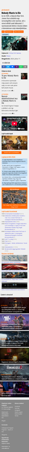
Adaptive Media (6, 443)
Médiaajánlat (5, 414)
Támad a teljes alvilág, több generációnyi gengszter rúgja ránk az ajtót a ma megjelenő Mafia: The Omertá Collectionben (14, 173)
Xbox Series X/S (19, 31)
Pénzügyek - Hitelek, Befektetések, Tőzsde (16, 243)
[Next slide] (25, 143)
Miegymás (4, 434)
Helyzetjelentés (9, 247)
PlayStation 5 (9, 31)
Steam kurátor (18, 414)
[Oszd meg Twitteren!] (8, 66)
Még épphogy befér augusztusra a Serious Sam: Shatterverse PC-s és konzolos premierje (14, 183)
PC (3, 31)
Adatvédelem (5, 416)
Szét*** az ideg (9, 239)
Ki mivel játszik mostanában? (12, 214)
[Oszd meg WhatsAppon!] (21, 66)
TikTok (16, 416)
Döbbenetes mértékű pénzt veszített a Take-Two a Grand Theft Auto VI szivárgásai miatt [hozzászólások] (15, 217)
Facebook (17, 406)
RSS (3, 417)
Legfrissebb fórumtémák (9, 211)
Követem (7, 63)
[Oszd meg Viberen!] (17, 66)
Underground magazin (7, 428)
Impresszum (5, 412)
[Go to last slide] (4, 143)
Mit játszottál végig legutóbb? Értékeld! (15, 249)
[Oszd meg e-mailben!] (25, 66)
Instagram (17, 410)
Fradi (6, 241)
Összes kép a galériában (11, 152)
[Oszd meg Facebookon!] (4, 66)
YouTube (17, 408)
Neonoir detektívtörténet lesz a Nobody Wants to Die (10, 99)
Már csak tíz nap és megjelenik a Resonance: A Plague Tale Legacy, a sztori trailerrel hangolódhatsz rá (13, 167)
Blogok (3, 420)
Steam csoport (18, 412)
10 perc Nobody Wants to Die (10, 76)
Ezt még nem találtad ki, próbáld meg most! (14, 206)
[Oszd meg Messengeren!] (12, 66)
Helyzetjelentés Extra (10, 221)
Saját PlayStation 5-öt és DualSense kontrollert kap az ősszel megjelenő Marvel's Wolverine (14, 161)
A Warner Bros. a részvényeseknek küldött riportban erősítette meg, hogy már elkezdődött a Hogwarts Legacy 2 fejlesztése (14, 178)
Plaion (8, 56)
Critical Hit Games (15, 53)
